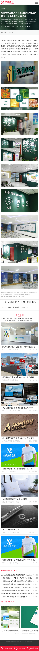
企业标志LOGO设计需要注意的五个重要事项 (16, 593)
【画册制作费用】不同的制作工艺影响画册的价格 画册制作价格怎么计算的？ (19, 587)
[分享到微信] (25, 27)
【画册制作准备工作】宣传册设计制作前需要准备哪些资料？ (19, 581)
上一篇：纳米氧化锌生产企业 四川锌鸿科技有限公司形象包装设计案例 (19, 302)
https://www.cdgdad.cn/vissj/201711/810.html (12, 296)
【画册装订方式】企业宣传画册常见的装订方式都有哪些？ (19, 584)
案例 (6, 32)
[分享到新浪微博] (28, 27)
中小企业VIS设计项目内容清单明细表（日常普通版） (19, 597)
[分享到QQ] (29, 27)
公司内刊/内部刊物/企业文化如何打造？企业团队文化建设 (19, 590)
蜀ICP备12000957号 (29, 641)
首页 (2, 32)
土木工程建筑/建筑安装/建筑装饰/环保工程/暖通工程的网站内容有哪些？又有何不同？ (19, 575)
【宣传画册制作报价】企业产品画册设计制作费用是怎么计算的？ (19, 578)
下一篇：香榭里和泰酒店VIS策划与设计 (15, 307)
